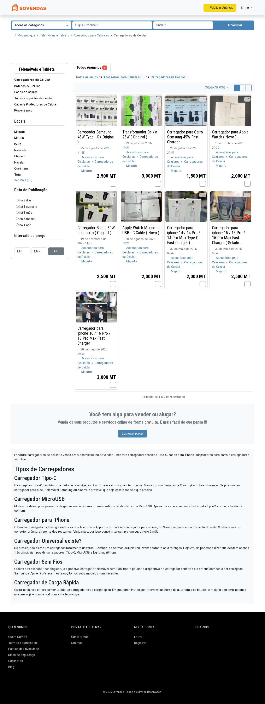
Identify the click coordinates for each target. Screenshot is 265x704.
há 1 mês (25, 212)
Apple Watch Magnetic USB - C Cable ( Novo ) (140, 230)
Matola (19, 138)
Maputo (19, 132)
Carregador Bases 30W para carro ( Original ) (96, 230)
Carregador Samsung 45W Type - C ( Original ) (95, 137)
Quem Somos (17, 637)
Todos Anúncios (90, 67)
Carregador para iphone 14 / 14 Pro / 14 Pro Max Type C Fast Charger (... (183, 235)
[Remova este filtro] (62, 69)
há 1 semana (28, 206)
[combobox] (183, 25)
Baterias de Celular (27, 86)
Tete (17, 175)
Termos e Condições (22, 643)
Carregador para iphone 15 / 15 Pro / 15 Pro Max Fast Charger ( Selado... (228, 235)
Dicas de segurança (21, 655)
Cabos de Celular (25, 92)
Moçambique (26, 35)
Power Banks (23, 110)
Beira (17, 144)
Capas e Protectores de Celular (35, 104)
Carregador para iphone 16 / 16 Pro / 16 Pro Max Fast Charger (93, 336)
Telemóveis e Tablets (54, 35)
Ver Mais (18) (23, 180)
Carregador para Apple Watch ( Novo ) (230, 134)
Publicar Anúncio (221, 8)
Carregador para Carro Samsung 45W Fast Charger (185, 137)
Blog (11, 667)
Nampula (20, 150)
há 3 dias (25, 200)
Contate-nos (80, 637)
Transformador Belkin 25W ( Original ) (139, 134)
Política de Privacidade (23, 649)
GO (56, 251)
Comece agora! (133, 433)
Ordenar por (215, 87)
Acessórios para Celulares (91, 35)
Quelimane (21, 168)
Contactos (15, 661)
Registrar (140, 643)
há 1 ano (25, 225)
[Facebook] (197, 639)
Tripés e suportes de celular (33, 98)
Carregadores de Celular (168, 77)
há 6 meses (27, 219)
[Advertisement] (132, 50)
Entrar (138, 637)
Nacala (19, 162)
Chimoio (19, 156)
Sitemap (77, 643)
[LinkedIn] (203, 639)
